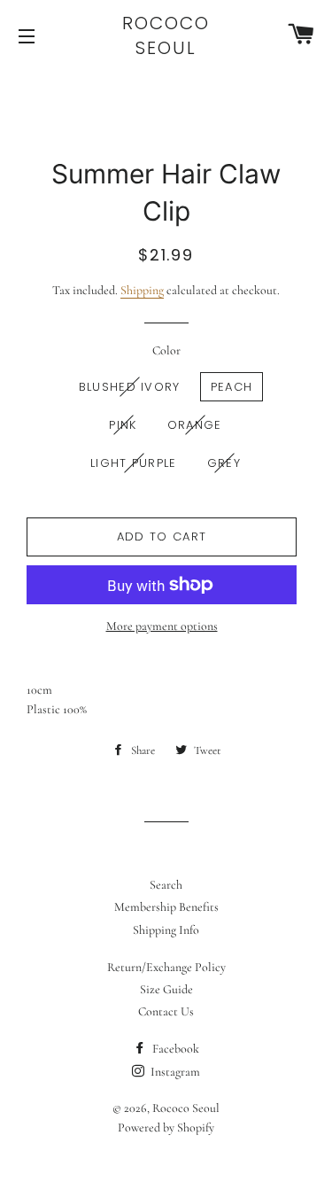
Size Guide (166, 989)
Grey (224, 463)
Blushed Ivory (130, 386)
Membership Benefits (166, 906)
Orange (194, 424)
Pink (122, 424)
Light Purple (133, 463)
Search (166, 884)
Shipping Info (166, 929)
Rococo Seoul (166, 35)
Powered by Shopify (166, 1127)
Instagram (174, 1071)
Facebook (174, 1048)
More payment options (162, 626)
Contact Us (166, 1011)
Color (166, 350)
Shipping (142, 290)
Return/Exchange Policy (166, 967)
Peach (232, 386)
